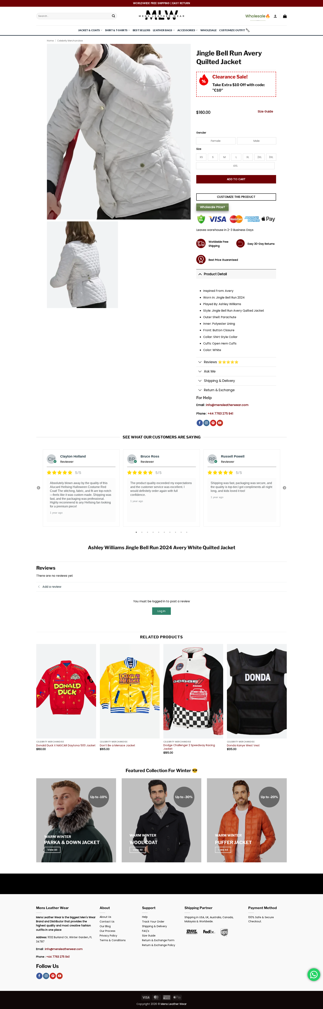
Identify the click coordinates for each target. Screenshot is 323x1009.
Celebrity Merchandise (70, 40)
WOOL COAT (144, 842)
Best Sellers (141, 30)
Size (198, 149)
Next (284, 488)
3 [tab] (148, 532)
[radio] (215, 140)
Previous (38, 488)
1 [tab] (136, 532)
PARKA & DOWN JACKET (72, 842)
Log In (161, 611)
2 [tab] (142, 532)
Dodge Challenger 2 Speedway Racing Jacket (189, 747)
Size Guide (265, 111)
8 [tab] (176, 532)
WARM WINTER (57, 837)
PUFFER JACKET (233, 842)
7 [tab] (170, 532)
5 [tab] (159, 532)
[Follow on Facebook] (200, 423)
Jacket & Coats (89, 30)
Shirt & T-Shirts (116, 30)
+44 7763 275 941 (220, 413)
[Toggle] (200, 274)
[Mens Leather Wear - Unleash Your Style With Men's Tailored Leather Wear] (161, 16)
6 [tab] (164, 532)
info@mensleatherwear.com (227, 405)
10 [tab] (187, 532)
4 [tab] (153, 532)
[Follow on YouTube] (220, 423)
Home (50, 40)
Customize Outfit (232, 30)
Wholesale (208, 30)
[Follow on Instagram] (206, 423)
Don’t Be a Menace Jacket (117, 745)
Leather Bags (162, 30)
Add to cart (236, 179)
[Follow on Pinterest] (213, 423)
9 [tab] (181, 532)
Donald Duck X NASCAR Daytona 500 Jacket (66, 745)
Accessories (186, 30)
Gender (201, 132)
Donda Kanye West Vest (243, 745)
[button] (275, 16)
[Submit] (113, 16)
